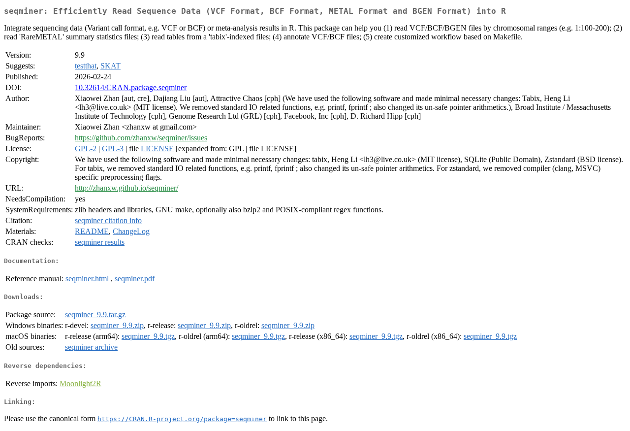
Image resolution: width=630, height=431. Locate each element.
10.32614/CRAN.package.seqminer (131, 87)
